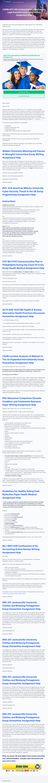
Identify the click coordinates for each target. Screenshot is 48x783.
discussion (24, 138)
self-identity (15, 727)
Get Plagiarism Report (24, 92)
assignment (15, 223)
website (36, 37)
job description (12, 31)
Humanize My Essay (24, 96)
